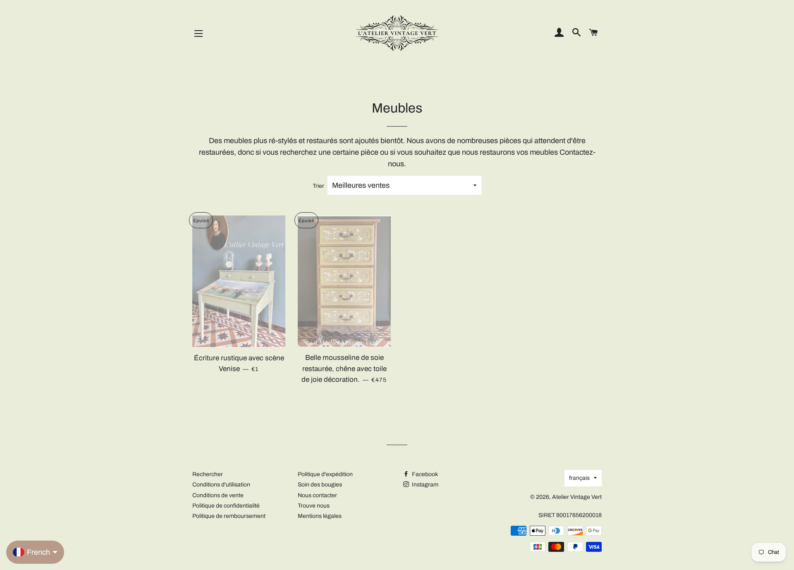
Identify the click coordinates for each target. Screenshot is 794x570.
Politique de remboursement (228, 516)
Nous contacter (317, 495)
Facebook (424, 474)
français (579, 478)
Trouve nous (314, 506)
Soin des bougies (320, 484)
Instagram (424, 484)
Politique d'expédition (325, 474)
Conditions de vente (218, 495)
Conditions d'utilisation (221, 484)
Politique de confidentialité (226, 506)
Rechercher (207, 474)
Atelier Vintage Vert (577, 497)
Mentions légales (320, 516)
